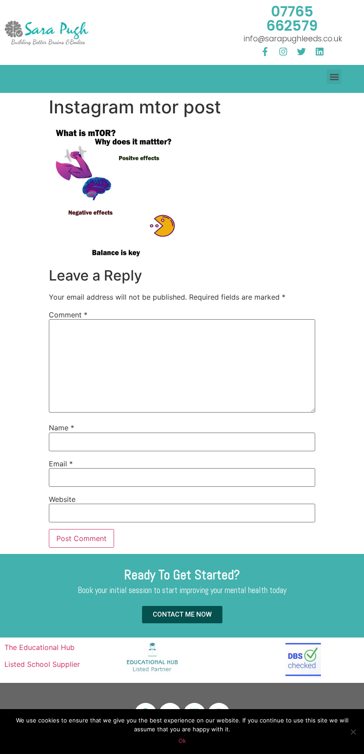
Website (62, 499)
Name (61, 427)
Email (61, 463)
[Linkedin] (319, 51)
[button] (334, 76)
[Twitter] (301, 51)
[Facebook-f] (265, 51)
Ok (182, 740)
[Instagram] (283, 51)
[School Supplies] (152, 673)
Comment (68, 314)
